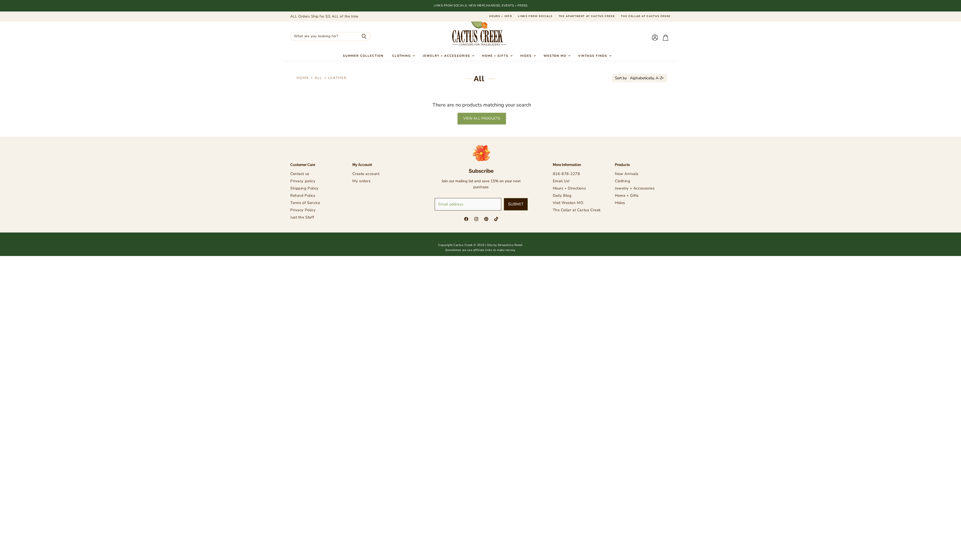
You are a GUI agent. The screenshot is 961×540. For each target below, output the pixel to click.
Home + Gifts (496, 56)
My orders (361, 181)
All (319, 78)
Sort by (621, 78)
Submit (516, 204)
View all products (481, 118)
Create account (365, 173)
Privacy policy (302, 181)
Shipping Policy (304, 188)
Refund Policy (303, 195)
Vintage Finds (593, 56)
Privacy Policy (303, 210)
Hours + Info (500, 16)
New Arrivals (626, 173)
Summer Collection (363, 56)
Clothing (402, 56)
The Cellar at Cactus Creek (646, 16)
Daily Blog (562, 195)
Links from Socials (535, 16)
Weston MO (556, 56)
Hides (526, 56)
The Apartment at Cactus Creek (587, 16)
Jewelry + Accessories (447, 56)
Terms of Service (305, 202)
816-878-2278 (566, 173)
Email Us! (561, 181)
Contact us (299, 173)
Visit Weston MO (568, 202)
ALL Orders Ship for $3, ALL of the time (324, 16)
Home (303, 78)
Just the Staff (302, 217)
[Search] (364, 36)
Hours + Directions (569, 188)
